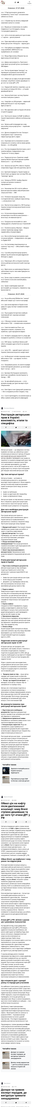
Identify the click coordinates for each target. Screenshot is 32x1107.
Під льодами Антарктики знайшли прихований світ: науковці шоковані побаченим (14, 315)
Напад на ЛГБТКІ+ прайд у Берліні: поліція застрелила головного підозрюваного (14, 182)
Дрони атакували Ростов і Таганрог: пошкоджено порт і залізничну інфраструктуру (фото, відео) (14, 135)
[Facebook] (15, 2)
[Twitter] (18, 2)
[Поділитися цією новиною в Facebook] (6, 427)
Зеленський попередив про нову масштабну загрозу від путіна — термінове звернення (15, 126)
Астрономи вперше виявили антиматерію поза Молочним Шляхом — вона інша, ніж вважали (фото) (15, 215)
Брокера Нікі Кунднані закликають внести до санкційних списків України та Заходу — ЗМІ (14, 375)
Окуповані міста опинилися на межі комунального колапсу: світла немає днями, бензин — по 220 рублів (15, 143)
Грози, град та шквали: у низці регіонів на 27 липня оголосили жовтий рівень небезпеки (15, 280)
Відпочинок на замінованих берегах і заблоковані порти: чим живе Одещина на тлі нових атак (15, 271)
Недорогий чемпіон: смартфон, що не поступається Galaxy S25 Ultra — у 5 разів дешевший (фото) (15, 89)
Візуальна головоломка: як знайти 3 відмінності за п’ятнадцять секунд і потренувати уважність (14, 29)
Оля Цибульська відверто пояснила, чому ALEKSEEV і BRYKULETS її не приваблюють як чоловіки (15, 50)
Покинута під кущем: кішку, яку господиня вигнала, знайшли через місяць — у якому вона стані (15, 199)
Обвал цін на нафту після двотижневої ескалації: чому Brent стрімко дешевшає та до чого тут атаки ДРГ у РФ (15, 81)
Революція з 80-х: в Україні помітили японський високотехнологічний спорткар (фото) (15, 263)
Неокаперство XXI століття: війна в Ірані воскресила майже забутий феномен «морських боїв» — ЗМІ (15, 191)
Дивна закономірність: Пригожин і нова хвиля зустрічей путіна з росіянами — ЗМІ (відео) (15, 64)
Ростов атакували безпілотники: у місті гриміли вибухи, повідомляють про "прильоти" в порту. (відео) (16, 151)
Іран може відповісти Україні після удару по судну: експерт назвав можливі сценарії (14, 307)
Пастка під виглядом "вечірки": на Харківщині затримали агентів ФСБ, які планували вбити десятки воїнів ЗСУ (14, 72)
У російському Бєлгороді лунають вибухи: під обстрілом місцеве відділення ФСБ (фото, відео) (15, 255)
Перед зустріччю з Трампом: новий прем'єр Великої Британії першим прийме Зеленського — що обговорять (15, 159)
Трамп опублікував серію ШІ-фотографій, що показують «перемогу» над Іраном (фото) (15, 288)
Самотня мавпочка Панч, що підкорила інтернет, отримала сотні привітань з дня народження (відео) (13, 329)
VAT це (27, 653)
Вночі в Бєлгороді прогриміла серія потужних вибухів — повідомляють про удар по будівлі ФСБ (16, 238)
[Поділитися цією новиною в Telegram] (26, 427)
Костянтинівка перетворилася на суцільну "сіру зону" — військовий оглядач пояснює (15, 246)
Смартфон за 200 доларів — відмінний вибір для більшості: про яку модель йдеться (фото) (15, 104)
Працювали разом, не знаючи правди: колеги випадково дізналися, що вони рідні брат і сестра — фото (15, 367)
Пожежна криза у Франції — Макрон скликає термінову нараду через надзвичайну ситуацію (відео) (15, 230)
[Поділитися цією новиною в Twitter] (16, 427)
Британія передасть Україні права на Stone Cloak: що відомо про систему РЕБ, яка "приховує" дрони (16, 174)
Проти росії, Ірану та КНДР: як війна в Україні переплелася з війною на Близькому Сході (15, 118)
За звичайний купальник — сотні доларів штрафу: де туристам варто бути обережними (14, 383)
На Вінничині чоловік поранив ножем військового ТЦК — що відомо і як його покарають (15, 358)
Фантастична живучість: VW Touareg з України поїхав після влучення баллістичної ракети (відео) (15, 207)
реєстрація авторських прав (10, 456)
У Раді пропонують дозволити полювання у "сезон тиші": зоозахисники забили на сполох (14, 14)
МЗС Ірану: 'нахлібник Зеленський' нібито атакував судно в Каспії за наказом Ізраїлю (15, 344)
